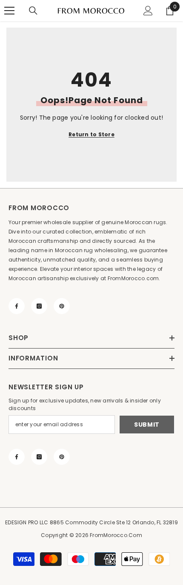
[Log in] (148, 10)
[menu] (9, 11)
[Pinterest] (62, 306)
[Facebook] (17, 306)
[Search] (33, 11)
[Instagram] (39, 306)
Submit (147, 424)
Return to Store (91, 134)
